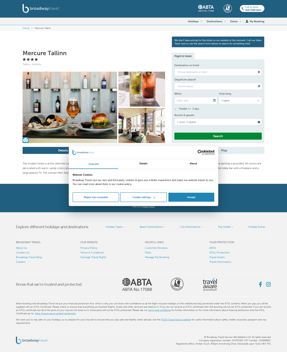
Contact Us (22, 252)
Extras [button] (234, 21)
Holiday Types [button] (114, 226)
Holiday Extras (256, 226)
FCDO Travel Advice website (176, 319)
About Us (21, 247)
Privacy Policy (148, 206)
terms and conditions (159, 310)
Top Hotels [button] (224, 226)
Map (224, 150)
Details (63, 150)
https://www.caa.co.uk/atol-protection (55, 313)
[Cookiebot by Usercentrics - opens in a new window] (200, 152)
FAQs (148, 252)
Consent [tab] (94, 163)
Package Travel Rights (93, 257)
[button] (218, 72)
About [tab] (193, 163)
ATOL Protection (219, 252)
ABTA (212, 247)
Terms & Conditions (92, 252)
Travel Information (220, 261)
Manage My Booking (157, 257)
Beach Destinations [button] (151, 226)
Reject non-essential (96, 197)
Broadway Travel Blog (29, 257)
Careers (20, 261)
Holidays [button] (193, 21)
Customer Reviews (156, 247)
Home (26, 28)
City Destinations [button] (190, 226)
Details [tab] (144, 163)
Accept (191, 197)
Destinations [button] (214, 21)
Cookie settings (142, 197)
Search (218, 136)
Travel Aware (217, 257)
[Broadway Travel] (41, 8)
